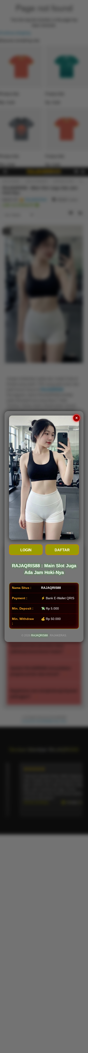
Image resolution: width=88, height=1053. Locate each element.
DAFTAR (62, 550)
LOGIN (26, 550)
